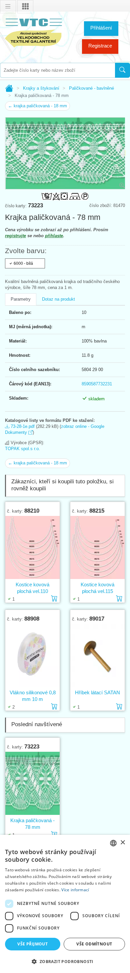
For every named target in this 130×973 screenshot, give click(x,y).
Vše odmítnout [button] (94, 944)
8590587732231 (97, 383)
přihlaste (54, 235)
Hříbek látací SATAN (97, 692)
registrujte (15, 235)
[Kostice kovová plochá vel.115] (97, 547)
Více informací (75, 890)
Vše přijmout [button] (32, 944)
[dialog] (65, 904)
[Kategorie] (25, 6)
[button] (65, 961)
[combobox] (57, 70)
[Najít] (122, 70)
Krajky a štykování (41, 88)
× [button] (122, 842)
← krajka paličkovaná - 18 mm (37, 105)
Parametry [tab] (21, 299)
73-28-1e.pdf (22, 426)
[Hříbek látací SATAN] (97, 655)
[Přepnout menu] (8, 6)
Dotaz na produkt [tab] (58, 299)
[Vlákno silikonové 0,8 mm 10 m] (32, 655)
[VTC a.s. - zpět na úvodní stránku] (33, 31)
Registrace (100, 46)
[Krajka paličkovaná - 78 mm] (32, 783)
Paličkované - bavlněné (91, 88)
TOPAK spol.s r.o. (22, 448)
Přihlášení (101, 28)
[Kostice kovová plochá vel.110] (32, 547)
